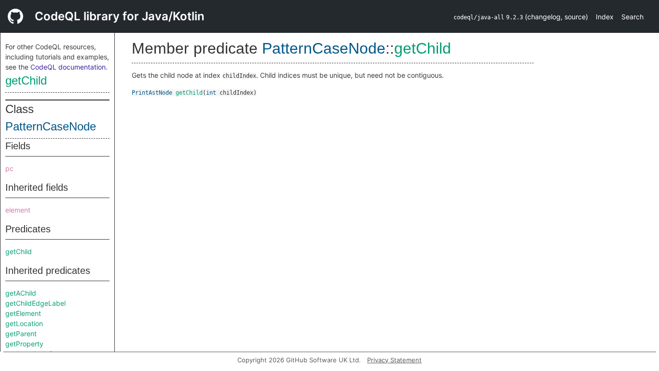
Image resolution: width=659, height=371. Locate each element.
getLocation (24, 323)
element (17, 210)
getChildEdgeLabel (35, 303)
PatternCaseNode (50, 126)
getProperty (24, 344)
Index (605, 17)
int (211, 92)
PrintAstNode (152, 92)
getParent (21, 333)
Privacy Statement (394, 360)
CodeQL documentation (68, 67)
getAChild (20, 293)
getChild (26, 80)
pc (9, 168)
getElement (23, 313)
